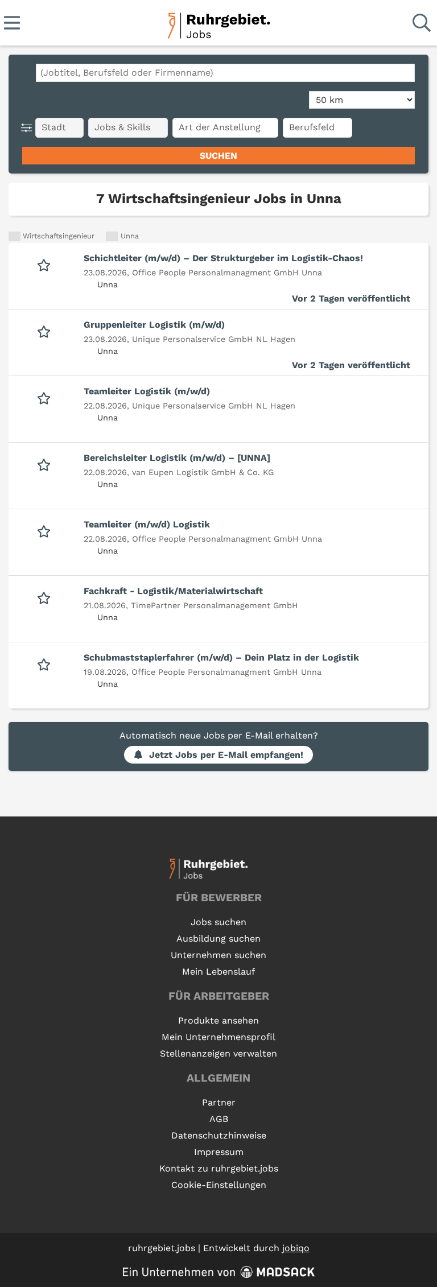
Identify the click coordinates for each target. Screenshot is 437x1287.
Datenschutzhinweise (218, 1135)
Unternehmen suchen (218, 955)
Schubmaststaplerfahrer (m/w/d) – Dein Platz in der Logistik (221, 657)
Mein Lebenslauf (218, 971)
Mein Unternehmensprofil (218, 1037)
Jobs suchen (218, 922)
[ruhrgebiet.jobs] (218, 23)
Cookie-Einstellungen (218, 1184)
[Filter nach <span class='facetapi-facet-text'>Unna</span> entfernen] (112, 236)
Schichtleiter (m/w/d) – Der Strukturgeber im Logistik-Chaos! (223, 258)
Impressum (219, 1151)
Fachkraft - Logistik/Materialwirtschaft (173, 590)
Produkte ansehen (218, 1020)
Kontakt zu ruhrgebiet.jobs (218, 1168)
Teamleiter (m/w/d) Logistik (147, 524)
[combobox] (225, 73)
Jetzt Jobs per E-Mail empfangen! (226, 754)
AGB (218, 1118)
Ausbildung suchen (218, 938)
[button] (28, 128)
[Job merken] (46, 264)
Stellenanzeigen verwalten (218, 1053)
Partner (219, 1102)
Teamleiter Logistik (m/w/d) (147, 391)
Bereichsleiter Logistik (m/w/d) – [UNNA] (177, 457)
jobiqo (296, 1248)
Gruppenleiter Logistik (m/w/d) (154, 324)
